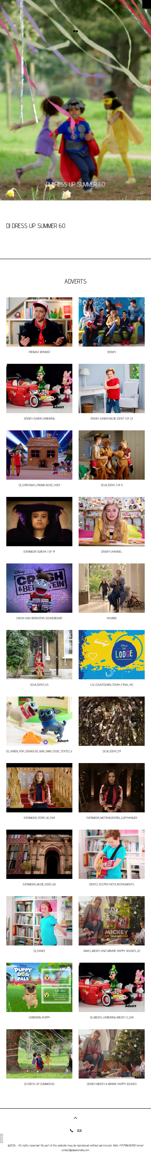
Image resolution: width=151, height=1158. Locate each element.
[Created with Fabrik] (1, 1138)
